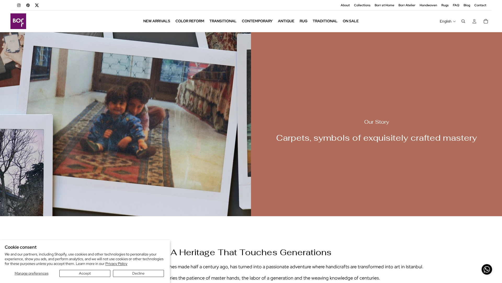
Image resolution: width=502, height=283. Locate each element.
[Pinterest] (28, 5)
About (345, 5)
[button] (487, 269)
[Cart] (486, 21)
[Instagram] (19, 5)
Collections (362, 5)
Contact (480, 5)
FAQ (456, 5)
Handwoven (428, 5)
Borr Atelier (406, 5)
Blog (467, 5)
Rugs (445, 5)
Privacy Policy (116, 263)
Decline (138, 273)
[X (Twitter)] (37, 5)
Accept (85, 273)
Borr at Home (384, 5)
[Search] (463, 21)
